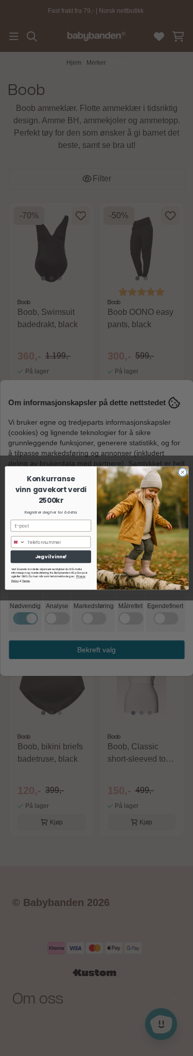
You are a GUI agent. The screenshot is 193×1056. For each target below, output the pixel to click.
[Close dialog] (182, 472)
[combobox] (18, 542)
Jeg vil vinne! (50, 556)
